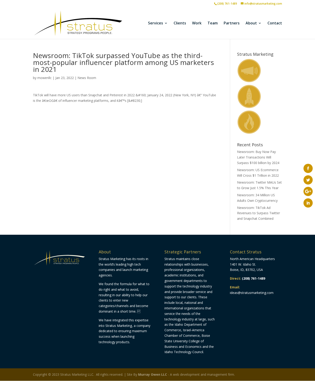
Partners (232, 23)
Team (213, 23)
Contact (274, 23)
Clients (180, 23)
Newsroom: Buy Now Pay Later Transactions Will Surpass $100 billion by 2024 (258, 157)
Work (197, 23)
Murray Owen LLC (152, 374)
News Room (86, 78)
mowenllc (44, 78)
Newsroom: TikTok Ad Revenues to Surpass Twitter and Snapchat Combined (258, 213)
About (251, 23)
